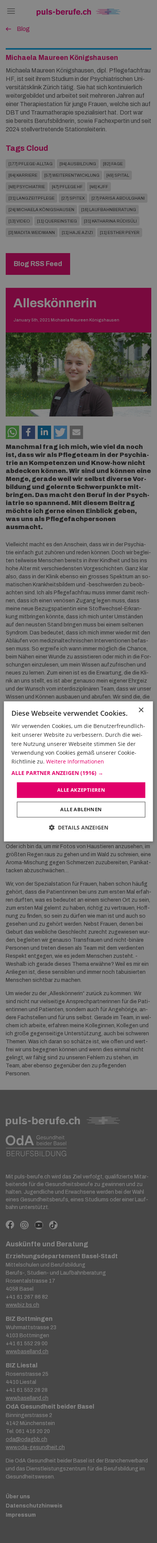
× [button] (141, 710)
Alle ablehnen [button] (81, 809)
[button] (78, 773)
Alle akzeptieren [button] (81, 789)
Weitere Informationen (75, 761)
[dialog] (78, 771)
